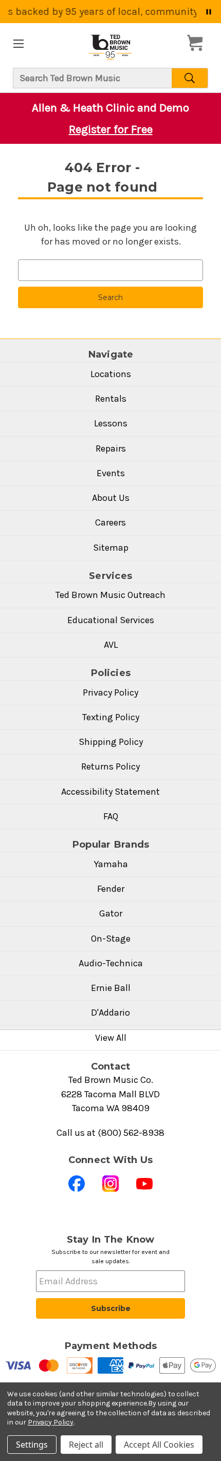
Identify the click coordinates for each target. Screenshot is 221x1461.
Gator (110, 913)
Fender (110, 888)
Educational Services (110, 620)
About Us (111, 497)
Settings (32, 1444)
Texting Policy (110, 717)
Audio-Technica (111, 963)
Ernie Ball (111, 988)
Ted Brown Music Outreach (110, 595)
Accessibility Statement (110, 791)
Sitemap (110, 547)
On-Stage (111, 938)
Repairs (111, 448)
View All (110, 1037)
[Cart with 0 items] (198, 43)
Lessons (110, 423)
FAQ (110, 816)
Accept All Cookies (159, 1444)
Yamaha (111, 864)
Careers (110, 522)
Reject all (86, 1444)
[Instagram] (110, 1183)
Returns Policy (110, 766)
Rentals (110, 398)
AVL (111, 644)
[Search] (190, 78)
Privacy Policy (110, 692)
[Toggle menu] (18, 43)
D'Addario (110, 1012)
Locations (110, 374)
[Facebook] (76, 1183)
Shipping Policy (111, 741)
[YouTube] (144, 1183)
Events (111, 473)
